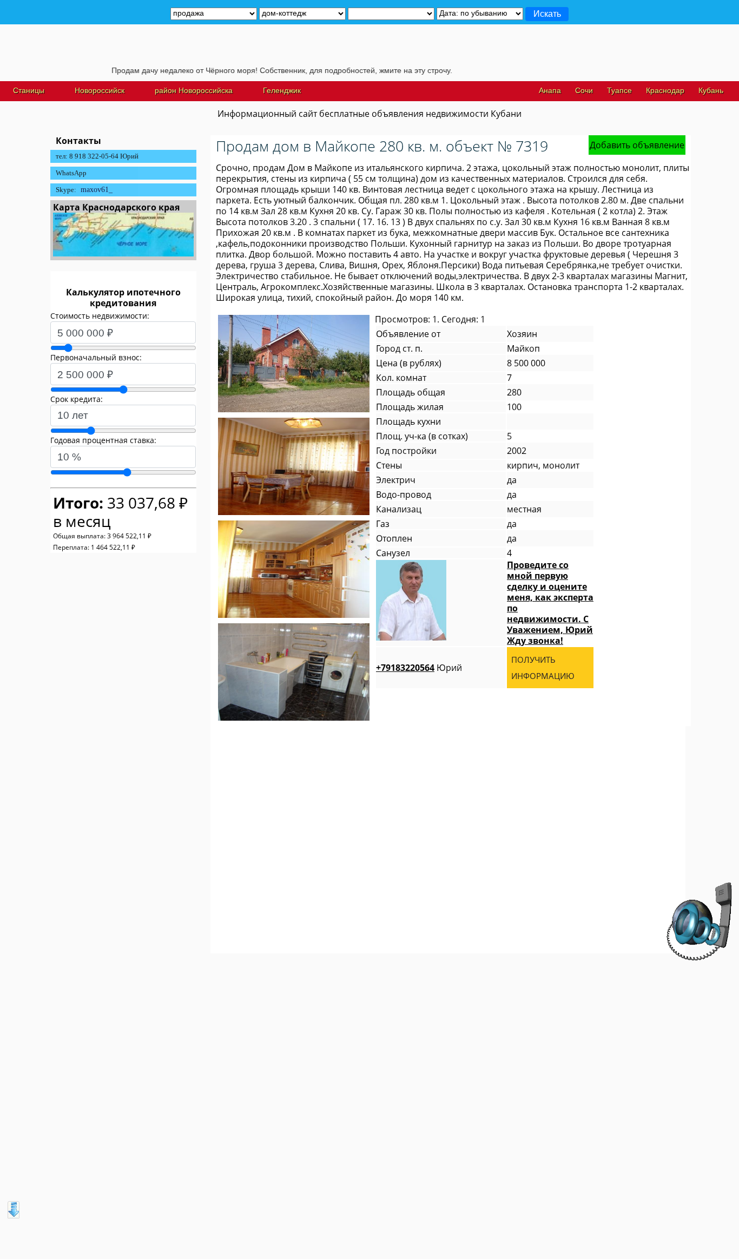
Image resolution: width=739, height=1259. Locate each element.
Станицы (28, 90)
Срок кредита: (76, 399)
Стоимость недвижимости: (99, 316)
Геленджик (282, 90)
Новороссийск (99, 90)
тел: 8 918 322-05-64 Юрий (97, 156)
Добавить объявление (637, 145)
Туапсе (619, 90)
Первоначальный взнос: (96, 357)
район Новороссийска (194, 90)
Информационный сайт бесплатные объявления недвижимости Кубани (369, 114)
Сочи (584, 90)
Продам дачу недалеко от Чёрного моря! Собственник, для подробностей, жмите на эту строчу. (254, 70)
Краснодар (665, 90)
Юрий (419, 668)
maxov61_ (97, 190)
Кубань (710, 90)
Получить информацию (543, 667)
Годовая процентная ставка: (103, 440)
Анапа (550, 90)
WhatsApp (71, 173)
